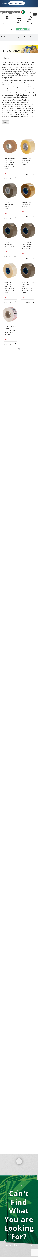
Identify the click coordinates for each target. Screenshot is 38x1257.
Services (21, 38)
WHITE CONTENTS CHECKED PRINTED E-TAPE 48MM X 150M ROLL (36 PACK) (10, 330)
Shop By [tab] (5, 122)
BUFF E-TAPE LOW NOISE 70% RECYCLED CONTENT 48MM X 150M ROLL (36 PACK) (27, 287)
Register (19, 25)
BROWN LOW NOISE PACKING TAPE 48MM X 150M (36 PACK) (26, 246)
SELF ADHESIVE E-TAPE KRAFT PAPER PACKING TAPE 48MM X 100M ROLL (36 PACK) (10, 164)
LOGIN (18, 23)
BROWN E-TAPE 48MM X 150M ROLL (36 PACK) (9, 245)
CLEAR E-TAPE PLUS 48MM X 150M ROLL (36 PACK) (26, 162)
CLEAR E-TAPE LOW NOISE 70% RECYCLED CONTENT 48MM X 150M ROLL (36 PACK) (10, 287)
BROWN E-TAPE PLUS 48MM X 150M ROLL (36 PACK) (9, 206)
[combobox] (8, 16)
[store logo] (12, 12)
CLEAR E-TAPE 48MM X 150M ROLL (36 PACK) (26, 205)
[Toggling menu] (34, 14)
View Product (8, 178)
